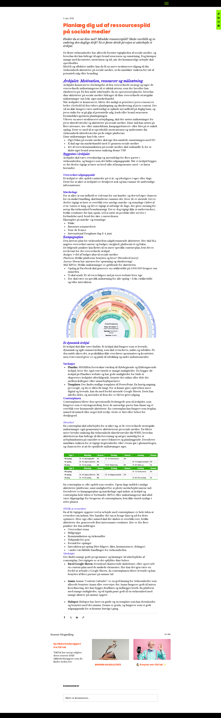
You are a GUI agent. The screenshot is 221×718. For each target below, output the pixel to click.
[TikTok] (218, 14)
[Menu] (166, 3)
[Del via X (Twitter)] (70, 617)
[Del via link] (83, 617)
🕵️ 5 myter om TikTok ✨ (151, 664)
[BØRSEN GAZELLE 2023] (110, 649)
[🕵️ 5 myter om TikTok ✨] (152, 649)
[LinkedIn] (218, 17)
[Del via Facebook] (64, 617)
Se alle (168, 634)
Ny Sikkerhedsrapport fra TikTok (67, 645)
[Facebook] (218, 25)
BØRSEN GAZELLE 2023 (108, 664)
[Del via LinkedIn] (77, 617)
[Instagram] (218, 21)
